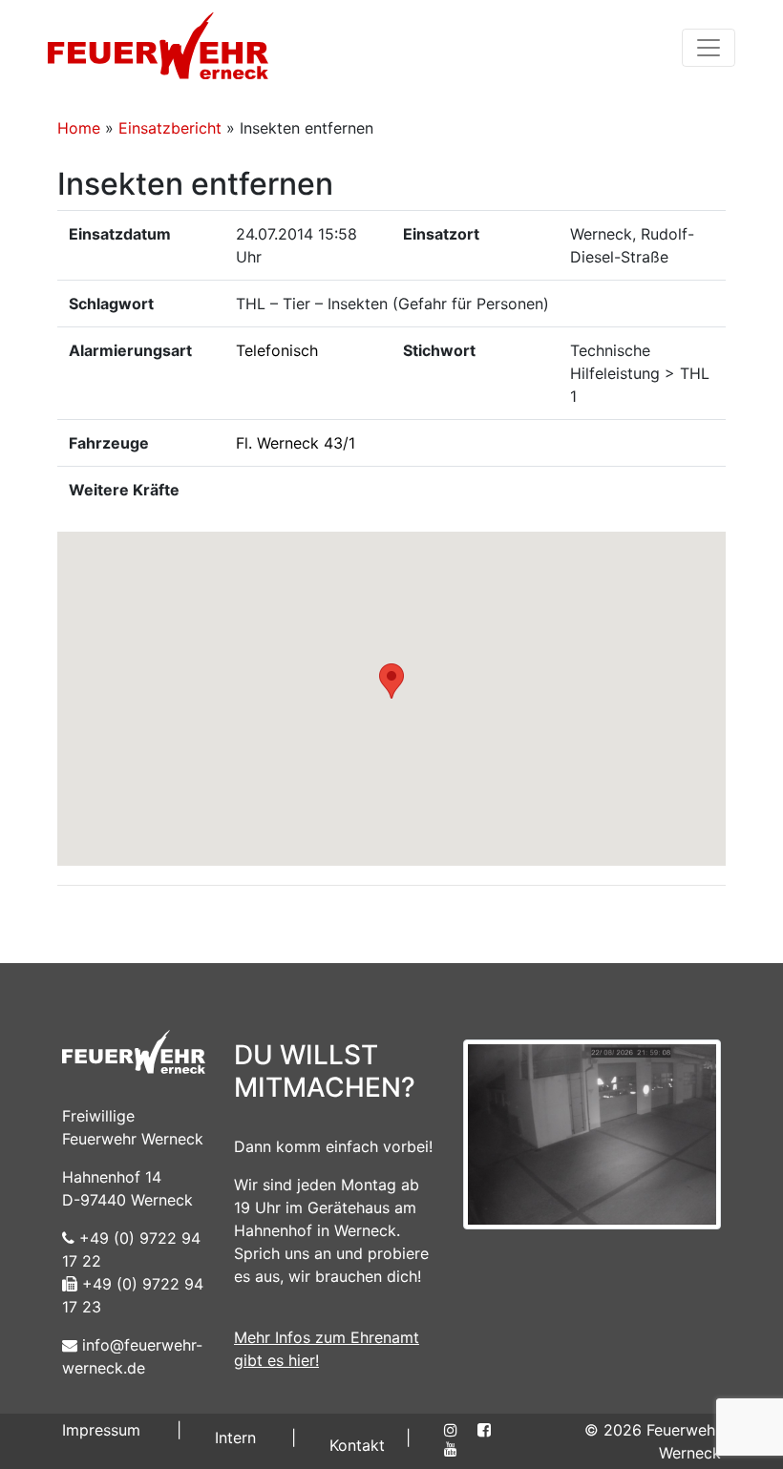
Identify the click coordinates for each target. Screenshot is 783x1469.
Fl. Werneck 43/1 (295, 442)
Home (78, 127)
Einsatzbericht (170, 127)
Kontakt (357, 1445)
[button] (391, 681)
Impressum (101, 1429)
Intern (235, 1437)
